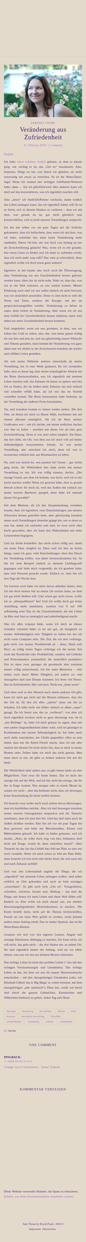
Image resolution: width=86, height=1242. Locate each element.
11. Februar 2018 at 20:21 (18, 1061)
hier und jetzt (45, 1011)
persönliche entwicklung (32, 1016)
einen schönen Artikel (31, 161)
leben (73, 1011)
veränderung (33, 1021)
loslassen (11, 1016)
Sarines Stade (43, 123)
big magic (11, 1011)
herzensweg (27, 1011)
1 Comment (55, 145)
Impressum (35, 1229)
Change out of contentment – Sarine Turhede (32, 1067)
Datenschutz (49, 1229)
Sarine (12, 1030)
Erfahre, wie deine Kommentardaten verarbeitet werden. (39, 1196)
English (8, 154)
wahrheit (49, 1021)
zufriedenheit (66, 1021)
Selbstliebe (56, 1016)
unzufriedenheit (14, 1021)
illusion (61, 1011)
